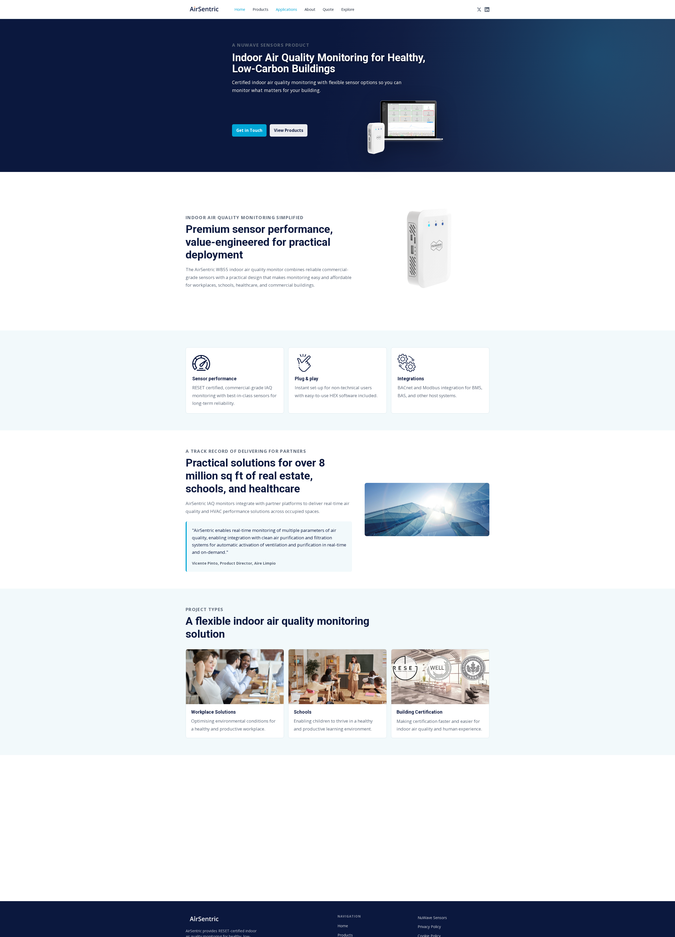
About (310, 9)
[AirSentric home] (204, 9)
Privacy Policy (429, 926)
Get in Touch (249, 130)
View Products (288, 130)
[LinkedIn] (487, 9)
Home (239, 9)
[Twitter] (479, 9)
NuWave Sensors (432, 917)
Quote (328, 9)
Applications (286, 9)
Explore (347, 9)
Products (260, 9)
